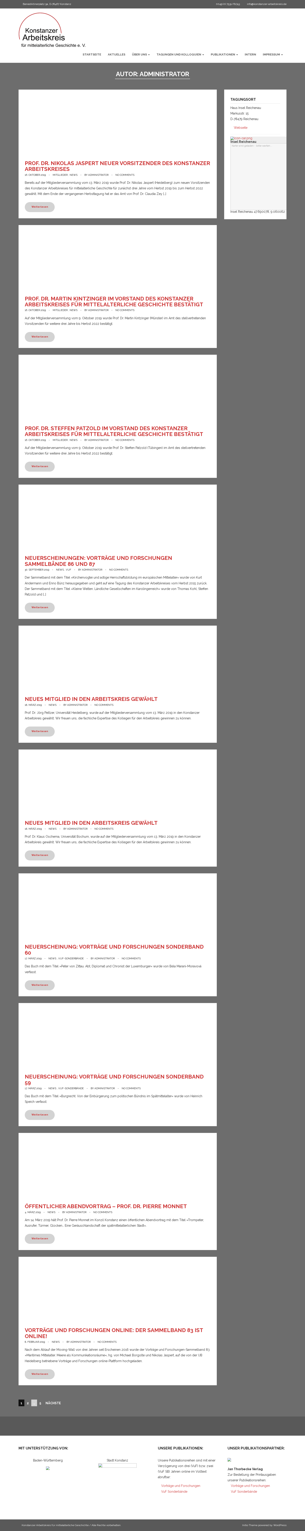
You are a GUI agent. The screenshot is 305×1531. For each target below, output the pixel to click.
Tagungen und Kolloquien (179, 54)
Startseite (92, 54)
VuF (68, 569)
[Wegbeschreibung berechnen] (241, 138)
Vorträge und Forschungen (180, 1486)
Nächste (53, 1403)
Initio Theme (249, 1525)
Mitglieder (60, 174)
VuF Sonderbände (173, 1491)
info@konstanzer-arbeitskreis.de (266, 4)
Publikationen (223, 54)
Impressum (272, 54)
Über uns (140, 54)
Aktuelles (116, 54)
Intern (250, 54)
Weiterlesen (39, 206)
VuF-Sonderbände (71, 958)
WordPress (279, 1525)
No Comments (124, 174)
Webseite (240, 127)
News (73, 174)
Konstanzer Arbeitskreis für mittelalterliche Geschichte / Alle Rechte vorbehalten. (71, 1525)
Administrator (98, 174)
